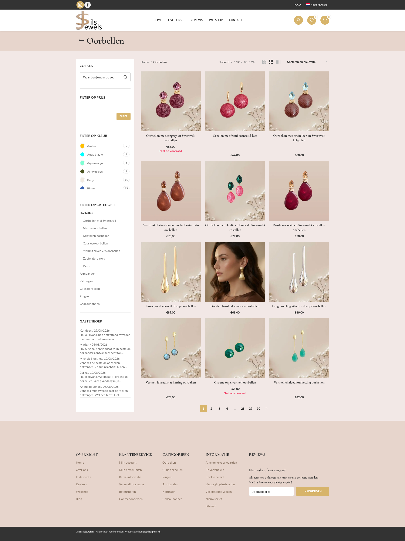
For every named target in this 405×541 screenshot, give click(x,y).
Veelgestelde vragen (219, 491)
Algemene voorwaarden (221, 462)
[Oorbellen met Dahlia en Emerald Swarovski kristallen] (235, 191)
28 (242, 408)
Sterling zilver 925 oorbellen (101, 251)
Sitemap (211, 506)
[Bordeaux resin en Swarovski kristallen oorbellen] (299, 191)
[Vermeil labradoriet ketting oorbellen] (171, 348)
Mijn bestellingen (130, 469)
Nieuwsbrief (214, 499)
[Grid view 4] (278, 62)
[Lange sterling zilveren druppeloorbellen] (299, 272)
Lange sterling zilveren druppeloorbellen (299, 306)
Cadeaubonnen (90, 303)
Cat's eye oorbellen (95, 243)
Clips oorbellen (90, 288)
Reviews (81, 484)
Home (145, 62)
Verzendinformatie (131, 484)
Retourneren (127, 491)
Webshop (82, 491)
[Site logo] (89, 20)
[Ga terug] (81, 40)
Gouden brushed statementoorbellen (234, 306)
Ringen (84, 296)
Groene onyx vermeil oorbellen (235, 382)
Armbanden (87, 273)
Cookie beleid (215, 477)
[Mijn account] (298, 20)
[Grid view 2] (264, 62)
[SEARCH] (126, 77)
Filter (123, 116)
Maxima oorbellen (95, 228)
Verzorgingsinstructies (220, 484)
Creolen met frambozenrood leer (235, 135)
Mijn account (127, 462)
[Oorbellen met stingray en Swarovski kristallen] (171, 101)
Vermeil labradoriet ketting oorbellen (171, 382)
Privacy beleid (215, 469)
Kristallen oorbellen (96, 235)
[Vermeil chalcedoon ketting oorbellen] (299, 348)
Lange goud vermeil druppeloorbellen (171, 306)
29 (250, 408)
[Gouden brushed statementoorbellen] (235, 272)
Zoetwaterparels (94, 258)
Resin (86, 266)
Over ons (82, 469)
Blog (79, 499)
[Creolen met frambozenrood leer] (235, 101)
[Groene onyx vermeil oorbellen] (235, 348)
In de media (83, 477)
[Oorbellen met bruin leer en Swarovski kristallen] (299, 101)
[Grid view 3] (271, 62)
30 (258, 408)
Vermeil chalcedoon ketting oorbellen (299, 382)
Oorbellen (86, 213)
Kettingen (86, 281)
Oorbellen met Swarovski (99, 220)
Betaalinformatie (130, 477)
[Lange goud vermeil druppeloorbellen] (171, 272)
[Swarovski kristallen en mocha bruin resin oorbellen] (171, 191)
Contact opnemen (131, 499)
